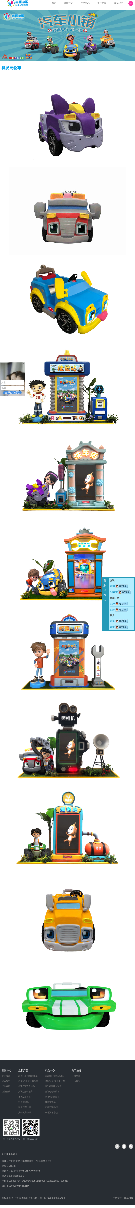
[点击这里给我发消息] (121, 586)
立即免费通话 (12, 392)
